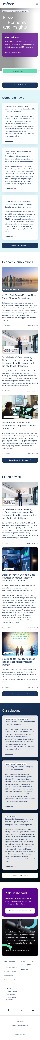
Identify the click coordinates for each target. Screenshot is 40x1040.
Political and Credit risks (11, 980)
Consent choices (20, 1034)
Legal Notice (20, 1021)
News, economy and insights (27, 963)
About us (24, 969)
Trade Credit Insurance (10, 967)
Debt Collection (8, 975)
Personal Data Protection (20, 1025)
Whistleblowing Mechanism (20, 1030)
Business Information (10, 971)
